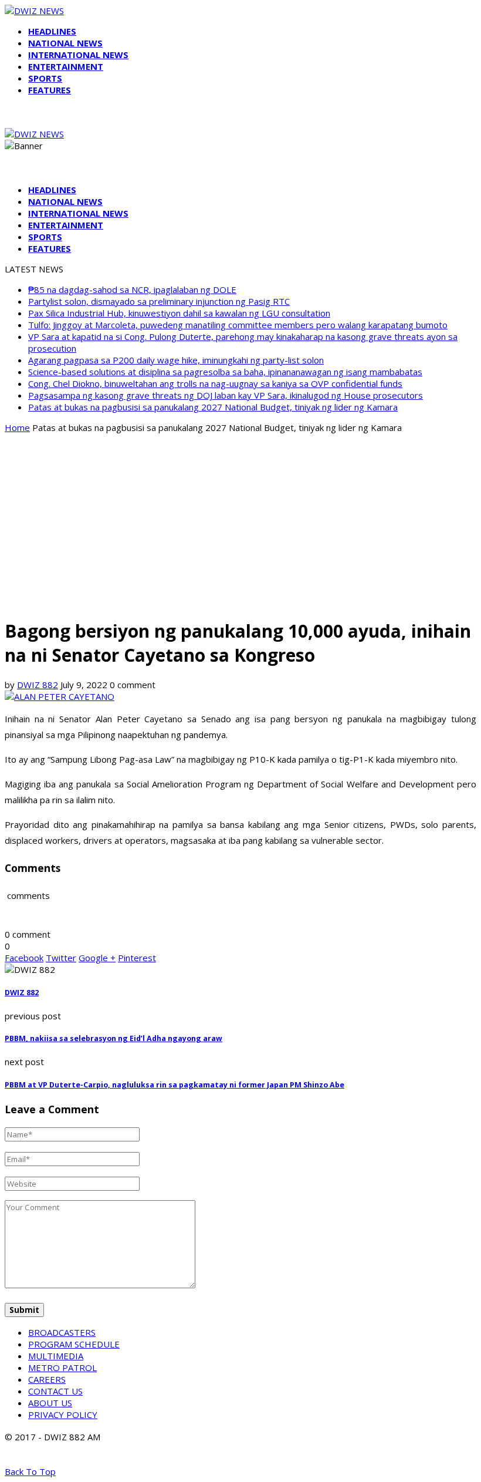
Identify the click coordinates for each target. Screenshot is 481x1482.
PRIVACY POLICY (62, 1414)
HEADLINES (52, 31)
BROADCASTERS (62, 1332)
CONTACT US (55, 1391)
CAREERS (47, 1379)
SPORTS (45, 78)
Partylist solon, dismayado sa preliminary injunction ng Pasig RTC (159, 301)
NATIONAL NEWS (65, 43)
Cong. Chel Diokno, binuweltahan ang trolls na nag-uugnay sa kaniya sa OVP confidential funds (215, 383)
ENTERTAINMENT (65, 66)
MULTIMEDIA (55, 1356)
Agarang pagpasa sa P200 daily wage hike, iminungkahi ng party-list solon (176, 360)
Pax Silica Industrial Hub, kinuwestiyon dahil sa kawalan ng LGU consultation (179, 313)
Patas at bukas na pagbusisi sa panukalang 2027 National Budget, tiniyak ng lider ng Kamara (213, 407)
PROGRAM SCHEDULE (74, 1344)
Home (17, 427)
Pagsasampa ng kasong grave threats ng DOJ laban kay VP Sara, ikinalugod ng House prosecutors (225, 395)
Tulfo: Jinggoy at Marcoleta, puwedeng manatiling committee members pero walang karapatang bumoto (238, 325)
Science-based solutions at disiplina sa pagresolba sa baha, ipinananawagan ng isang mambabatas (225, 372)
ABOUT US (50, 1403)
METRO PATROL (62, 1367)
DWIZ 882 (37, 685)
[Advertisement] (240, 525)
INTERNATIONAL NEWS (78, 54)
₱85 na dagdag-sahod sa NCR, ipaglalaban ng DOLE (132, 289)
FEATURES (49, 90)
